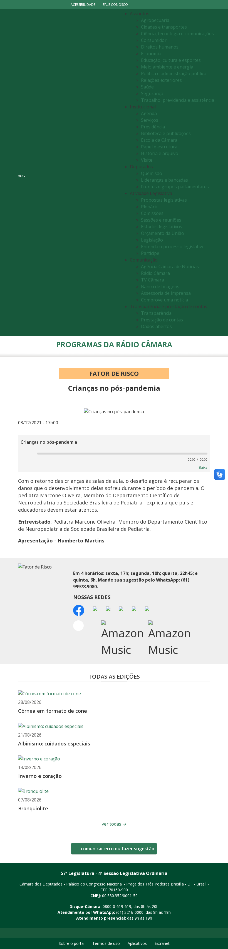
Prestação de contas (162, 320)
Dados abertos (156, 326)
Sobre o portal (72, 943)
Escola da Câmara (159, 140)
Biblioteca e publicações (166, 133)
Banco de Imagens (160, 286)
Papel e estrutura (159, 147)
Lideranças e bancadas (164, 180)
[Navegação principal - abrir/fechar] (21, 172)
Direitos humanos (160, 47)
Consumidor (154, 40)
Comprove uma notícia (164, 300)
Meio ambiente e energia (167, 67)
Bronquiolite (33, 808)
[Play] (25, 454)
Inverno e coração (40, 776)
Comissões (152, 213)
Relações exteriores (161, 80)
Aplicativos (137, 943)
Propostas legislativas (164, 200)
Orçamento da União (162, 233)
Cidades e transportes (164, 27)
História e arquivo (159, 153)
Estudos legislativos (161, 227)
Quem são (151, 173)
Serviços (149, 120)
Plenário (149, 207)
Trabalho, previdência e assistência (177, 100)
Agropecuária (155, 20)
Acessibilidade (83, 4)
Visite (146, 160)
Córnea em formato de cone (52, 710)
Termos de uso (106, 943)
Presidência (153, 127)
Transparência (156, 313)
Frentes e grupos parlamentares (175, 187)
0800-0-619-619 (117, 906)
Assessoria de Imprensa (166, 293)
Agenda (149, 113)
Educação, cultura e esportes (171, 60)
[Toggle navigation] (74, 172)
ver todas (114, 824)
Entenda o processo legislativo (173, 246)
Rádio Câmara (155, 273)
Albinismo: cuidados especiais (54, 743)
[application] (114, 455)
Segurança (152, 93)
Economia (151, 53)
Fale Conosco (115, 4)
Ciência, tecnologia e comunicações (177, 34)
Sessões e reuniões (161, 220)
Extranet (162, 943)
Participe (150, 253)
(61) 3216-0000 (129, 912)
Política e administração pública (173, 73)
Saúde (147, 87)
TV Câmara (152, 280)
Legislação (152, 240)
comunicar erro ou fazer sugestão (117, 849)
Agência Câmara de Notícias (170, 266)
